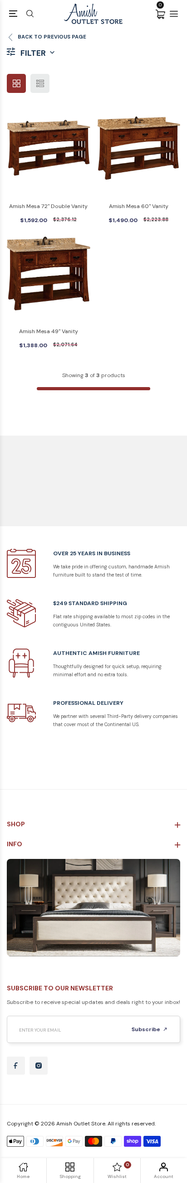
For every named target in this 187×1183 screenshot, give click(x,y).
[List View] (39, 83)
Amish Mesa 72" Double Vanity (48, 206)
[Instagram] (39, 1066)
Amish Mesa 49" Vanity (48, 331)
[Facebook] (16, 1066)
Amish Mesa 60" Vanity (138, 206)
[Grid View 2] (16, 83)
